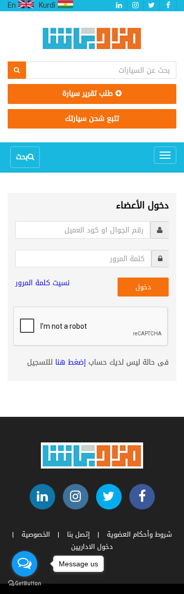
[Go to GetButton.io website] (24, 583)
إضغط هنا (70, 362)
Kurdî (48, 5)
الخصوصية (35, 534)
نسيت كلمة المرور (42, 283)
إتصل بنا (78, 534)
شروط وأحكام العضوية (139, 534)
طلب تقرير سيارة (89, 93)
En (13, 5)
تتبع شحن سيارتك (92, 118)
